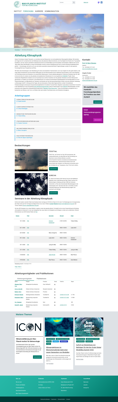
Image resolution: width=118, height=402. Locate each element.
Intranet (68, 399)
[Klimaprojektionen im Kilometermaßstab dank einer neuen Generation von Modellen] (59, 327)
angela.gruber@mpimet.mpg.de (89, 80)
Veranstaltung (89, 341)
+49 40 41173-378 (64, 294)
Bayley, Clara (18, 292)
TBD (28, 227)
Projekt (48, 343)
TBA (28, 221)
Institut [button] (18, 11)
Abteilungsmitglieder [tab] (24, 278)
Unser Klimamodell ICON (67, 382)
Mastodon (85, 382)
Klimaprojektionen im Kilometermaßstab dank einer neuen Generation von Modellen (57, 349)
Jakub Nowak (52, 254)
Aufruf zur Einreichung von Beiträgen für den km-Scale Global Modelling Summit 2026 (88, 347)
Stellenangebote (20, 387)
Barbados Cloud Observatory (50, 88)
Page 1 (16, 266)
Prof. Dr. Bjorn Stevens (89, 63)
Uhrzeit (62, 216)
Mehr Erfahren (98, 102)
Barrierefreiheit (61, 399)
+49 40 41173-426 (64, 297)
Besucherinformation (21, 390)
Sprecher (51, 216)
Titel (28, 216)
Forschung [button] (28, 11)
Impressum (53, 399)
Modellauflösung (80, 341)
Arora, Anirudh (18, 289)
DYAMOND (65, 76)
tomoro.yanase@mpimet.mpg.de (30, 205)
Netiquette (86, 387)
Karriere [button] (39, 11)
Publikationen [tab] (41, 278)
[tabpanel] (48, 294)
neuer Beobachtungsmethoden (41, 86)
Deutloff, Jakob (19, 305)
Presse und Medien (20, 385)
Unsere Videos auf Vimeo (44, 387)
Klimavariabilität (64, 341)
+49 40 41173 (63, 305)
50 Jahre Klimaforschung (67, 387)
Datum (17, 216)
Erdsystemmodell (50, 338)
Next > (20, 266)
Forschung (17, 49)
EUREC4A (65, 86)
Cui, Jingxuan (18, 302)
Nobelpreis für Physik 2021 (67, 385)
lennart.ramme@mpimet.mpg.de (66, 203)
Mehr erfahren (53, 168)
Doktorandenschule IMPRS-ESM (46, 382)
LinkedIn (85, 385)
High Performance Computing (63, 338)
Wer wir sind (19, 382)
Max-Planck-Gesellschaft (22, 393)
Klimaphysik (55, 341)
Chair (72, 216)
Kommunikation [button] (52, 11)
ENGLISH (86, 2)
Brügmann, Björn (19, 297)
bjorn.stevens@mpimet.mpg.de (89, 69)
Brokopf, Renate (19, 294)
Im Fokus (49, 341)
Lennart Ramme (54, 203)
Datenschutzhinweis (45, 399)
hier (36, 212)
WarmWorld (63, 390)
